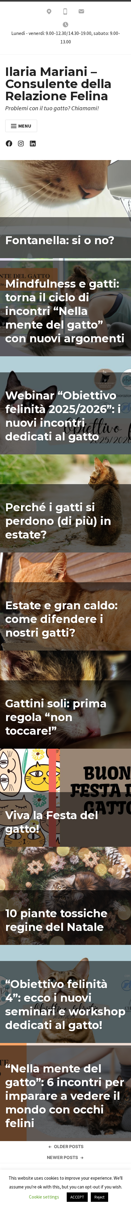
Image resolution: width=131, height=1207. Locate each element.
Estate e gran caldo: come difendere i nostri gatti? (61, 619)
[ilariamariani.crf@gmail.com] (81, 13)
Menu (24, 126)
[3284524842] (65, 13)
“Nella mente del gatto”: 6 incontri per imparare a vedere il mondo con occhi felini (64, 1096)
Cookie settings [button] (44, 1197)
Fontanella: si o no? (60, 240)
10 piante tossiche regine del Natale (56, 920)
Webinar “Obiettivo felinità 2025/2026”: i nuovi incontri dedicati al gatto (63, 416)
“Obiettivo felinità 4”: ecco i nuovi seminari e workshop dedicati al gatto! (65, 1004)
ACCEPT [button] (77, 1197)
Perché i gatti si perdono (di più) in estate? (58, 521)
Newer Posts (62, 1157)
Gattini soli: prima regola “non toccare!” (56, 717)
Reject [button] (99, 1197)
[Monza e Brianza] (49, 13)
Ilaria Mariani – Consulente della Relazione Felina (58, 83)
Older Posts (68, 1146)
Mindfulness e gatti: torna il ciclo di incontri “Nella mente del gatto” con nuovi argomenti (65, 311)
